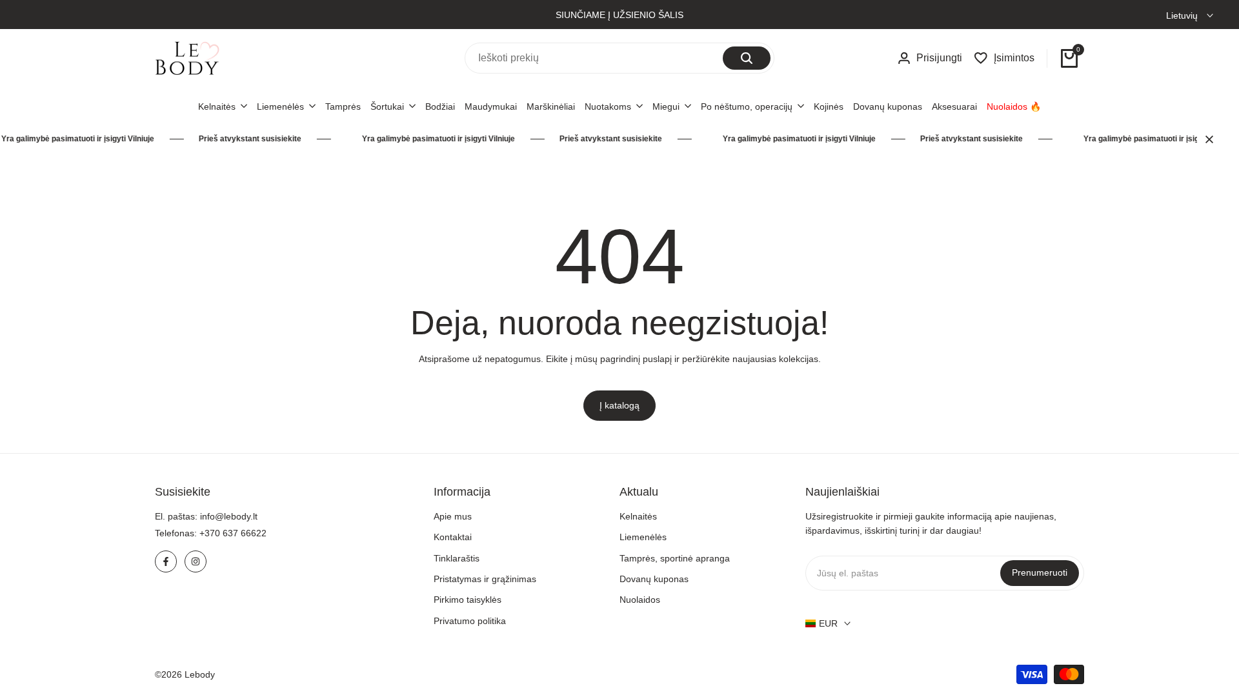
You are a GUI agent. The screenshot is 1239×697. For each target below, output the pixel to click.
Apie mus (453, 516)
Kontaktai (453, 537)
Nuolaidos (640, 599)
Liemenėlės (643, 537)
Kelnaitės (638, 516)
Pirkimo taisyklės (467, 599)
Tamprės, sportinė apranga (675, 558)
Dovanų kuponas (654, 579)
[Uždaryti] (1206, 139)
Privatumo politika (470, 621)
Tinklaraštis (456, 558)
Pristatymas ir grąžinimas (485, 579)
